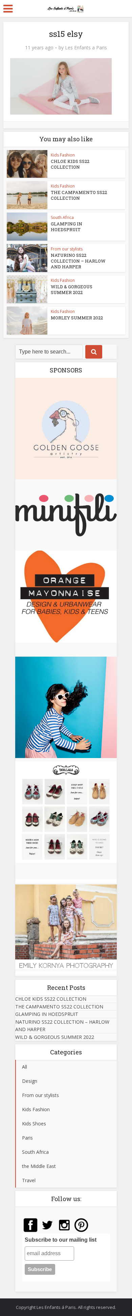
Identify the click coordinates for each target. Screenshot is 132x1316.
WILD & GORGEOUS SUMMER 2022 (71, 289)
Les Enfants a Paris (86, 48)
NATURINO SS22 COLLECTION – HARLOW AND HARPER (78, 261)
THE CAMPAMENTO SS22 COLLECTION (79, 195)
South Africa (62, 217)
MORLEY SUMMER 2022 (77, 318)
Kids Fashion (63, 155)
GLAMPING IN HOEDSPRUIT (66, 227)
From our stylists (67, 249)
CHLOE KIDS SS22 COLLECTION (70, 164)
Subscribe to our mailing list (60, 1240)
